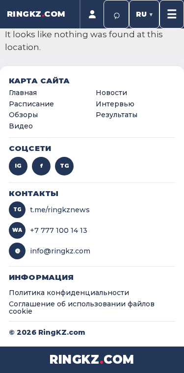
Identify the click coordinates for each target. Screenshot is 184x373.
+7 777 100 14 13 (49, 230)
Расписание (31, 104)
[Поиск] (116, 14)
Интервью (115, 104)
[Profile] (92, 14)
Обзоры (23, 115)
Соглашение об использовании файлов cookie (82, 308)
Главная (23, 93)
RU (144, 14)
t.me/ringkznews (51, 209)
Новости (111, 93)
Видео (21, 126)
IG (18, 165)
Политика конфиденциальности (69, 293)
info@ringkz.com (53, 251)
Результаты (116, 115)
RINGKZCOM (36, 14)
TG (64, 165)
